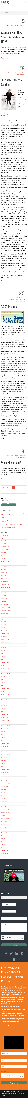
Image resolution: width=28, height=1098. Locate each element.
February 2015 (5, 769)
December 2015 (5, 749)
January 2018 (4, 691)
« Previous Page (5, 487)
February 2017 (5, 714)
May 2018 (3, 679)
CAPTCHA (3, 1071)
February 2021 (5, 601)
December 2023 (5, 561)
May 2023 (3, 567)
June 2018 (3, 676)
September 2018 (5, 674)
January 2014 (4, 807)
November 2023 (5, 564)
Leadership (22, 299)
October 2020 (4, 613)
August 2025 (4, 535)
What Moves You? (11, 462)
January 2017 (4, 717)
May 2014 (3, 795)
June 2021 (3, 593)
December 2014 (5, 775)
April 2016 (3, 737)
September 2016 (5, 726)
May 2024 (3, 555)
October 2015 (4, 752)
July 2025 (3, 538)
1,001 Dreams (9, 306)
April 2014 (3, 798)
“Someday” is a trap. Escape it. (9, 527)
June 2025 (3, 541)
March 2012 (4, 847)
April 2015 (3, 763)
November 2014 (5, 778)
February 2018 (5, 688)
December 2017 (5, 694)
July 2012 (3, 838)
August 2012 (4, 835)
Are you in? (4, 517)
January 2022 (4, 581)
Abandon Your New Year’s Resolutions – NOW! (12, 37)
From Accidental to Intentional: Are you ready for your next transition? (13, 513)
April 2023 (3, 569)
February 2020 (5, 633)
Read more (4, 58)
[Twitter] (11, 953)
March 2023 (4, 572)
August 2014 (4, 786)
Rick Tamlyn (11, 25)
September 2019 (5, 642)
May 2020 (3, 624)
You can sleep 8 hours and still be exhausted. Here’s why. (12, 520)
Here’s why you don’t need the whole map (11, 524)
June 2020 (3, 622)
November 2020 (5, 610)
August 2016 (4, 729)
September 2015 (5, 755)
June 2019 (3, 650)
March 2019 (4, 659)
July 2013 (3, 824)
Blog (23, 25)
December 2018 (5, 668)
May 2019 (3, 653)
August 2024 (4, 549)
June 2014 (3, 792)
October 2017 (4, 700)
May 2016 (3, 734)
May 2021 (3, 596)
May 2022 (3, 575)
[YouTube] (14, 959)
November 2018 (5, 671)
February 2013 (5, 830)
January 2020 (4, 636)
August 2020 (4, 616)
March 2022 (4, 578)
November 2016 (5, 720)
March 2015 (4, 766)
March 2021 (4, 598)
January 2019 (4, 665)
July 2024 (3, 552)
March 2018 (4, 685)
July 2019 (3, 648)
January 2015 (4, 772)
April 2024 (3, 558)
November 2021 (5, 584)
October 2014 (4, 781)
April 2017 (3, 708)
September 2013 (5, 818)
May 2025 (3, 543)
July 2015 (3, 760)
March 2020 (4, 630)
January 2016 (4, 746)
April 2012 (3, 844)
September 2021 (5, 587)
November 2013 (5, 812)
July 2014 (3, 789)
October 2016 (4, 723)
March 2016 (4, 740)
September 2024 (5, 546)
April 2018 (3, 682)
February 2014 (5, 804)
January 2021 (4, 604)
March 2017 (4, 711)
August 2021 (4, 590)
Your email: (3, 498)
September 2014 (5, 783)
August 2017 (4, 705)
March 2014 (4, 801)
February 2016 (5, 743)
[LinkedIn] (16, 953)
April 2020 (3, 627)
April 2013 (3, 827)
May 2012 (3, 841)
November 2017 (5, 697)
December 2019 (5, 639)
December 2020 (5, 607)
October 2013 (4, 815)
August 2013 (4, 821)
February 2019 (5, 662)
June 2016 (3, 731)
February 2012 (5, 850)
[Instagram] (22, 953)
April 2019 (3, 656)
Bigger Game (18, 25)
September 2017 (5, 702)
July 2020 (3, 619)
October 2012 (4, 833)
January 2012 (4, 853)
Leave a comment (20, 27)
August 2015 (4, 757)
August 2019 (4, 645)
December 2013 (5, 809)
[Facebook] (6, 953)
